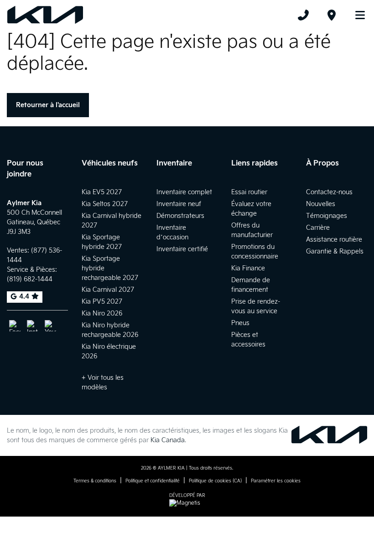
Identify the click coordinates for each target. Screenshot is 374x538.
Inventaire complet (184, 192)
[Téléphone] (303, 15)
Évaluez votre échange (251, 208)
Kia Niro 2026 (102, 313)
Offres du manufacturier (252, 230)
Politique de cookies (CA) (215, 481)
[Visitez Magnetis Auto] (187, 503)
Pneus (240, 323)
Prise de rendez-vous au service (255, 306)
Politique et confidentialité (152, 481)
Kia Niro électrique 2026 (109, 351)
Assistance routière (334, 239)
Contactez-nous (329, 192)
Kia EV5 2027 (102, 192)
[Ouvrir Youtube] (50, 325)
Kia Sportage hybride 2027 (102, 242)
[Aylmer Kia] (45, 15)
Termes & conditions (94, 481)
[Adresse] (331, 15)
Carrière (318, 228)
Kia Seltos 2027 (105, 204)
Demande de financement (250, 285)
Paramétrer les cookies (276, 481)
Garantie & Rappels (335, 251)
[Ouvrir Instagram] (32, 325)
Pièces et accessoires (248, 339)
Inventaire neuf (178, 204)
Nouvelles (320, 204)
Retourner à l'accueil (48, 105)
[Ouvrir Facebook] (15, 325)
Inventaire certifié (182, 249)
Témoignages (326, 216)
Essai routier (249, 192)
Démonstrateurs (180, 216)
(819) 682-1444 (29, 279)
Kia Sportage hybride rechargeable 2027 (110, 268)
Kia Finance (248, 268)
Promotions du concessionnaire (254, 251)
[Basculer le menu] (356, 15)
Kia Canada (168, 440)
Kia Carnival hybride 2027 (111, 220)
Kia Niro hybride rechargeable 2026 (110, 330)
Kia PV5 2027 (102, 301)
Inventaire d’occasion (172, 232)
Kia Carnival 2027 (108, 290)
